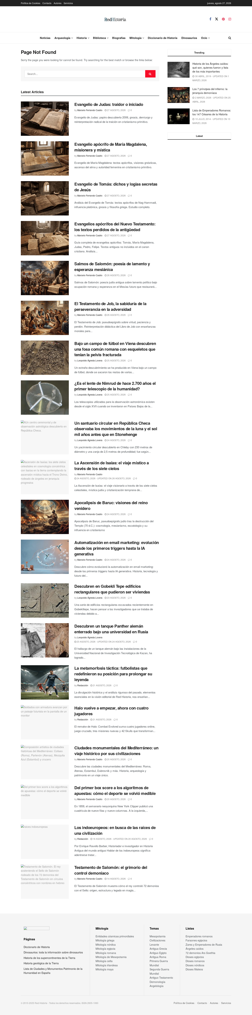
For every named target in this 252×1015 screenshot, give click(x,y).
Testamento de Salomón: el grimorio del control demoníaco (110, 870)
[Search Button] (229, 37)
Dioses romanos (195, 961)
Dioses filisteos (194, 969)
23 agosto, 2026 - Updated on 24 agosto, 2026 (103, 641)
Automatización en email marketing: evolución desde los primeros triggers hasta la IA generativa (116, 548)
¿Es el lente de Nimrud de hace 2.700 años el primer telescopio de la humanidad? (115, 386)
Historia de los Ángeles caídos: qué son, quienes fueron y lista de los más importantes (210, 67)
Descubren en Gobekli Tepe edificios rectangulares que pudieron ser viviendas (112, 589)
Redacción (82, 685)
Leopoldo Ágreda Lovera (89, 360)
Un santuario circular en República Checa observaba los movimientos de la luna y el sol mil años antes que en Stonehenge (115, 428)
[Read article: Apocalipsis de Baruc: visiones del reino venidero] (45, 517)
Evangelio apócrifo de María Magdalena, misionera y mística (110, 147)
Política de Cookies (30, 3)
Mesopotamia (157, 936)
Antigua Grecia (158, 948)
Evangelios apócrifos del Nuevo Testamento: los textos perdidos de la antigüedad (115, 226)
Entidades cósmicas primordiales (115, 936)
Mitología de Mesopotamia (111, 957)
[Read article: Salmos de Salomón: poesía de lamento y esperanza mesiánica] (45, 278)
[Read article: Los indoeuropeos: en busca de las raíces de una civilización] (45, 842)
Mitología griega (105, 940)
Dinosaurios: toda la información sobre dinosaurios (53, 952)
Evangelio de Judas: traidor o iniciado (108, 104)
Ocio (204, 38)
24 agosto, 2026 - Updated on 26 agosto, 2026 (103, 478)
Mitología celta (104, 961)
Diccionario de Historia (162, 38)
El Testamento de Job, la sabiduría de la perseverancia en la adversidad (110, 306)
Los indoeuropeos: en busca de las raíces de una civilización (115, 830)
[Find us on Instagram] (229, 19)
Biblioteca (99, 38)
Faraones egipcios (196, 940)
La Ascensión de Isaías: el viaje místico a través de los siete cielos (111, 465)
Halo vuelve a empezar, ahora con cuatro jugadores (111, 711)
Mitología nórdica (106, 944)
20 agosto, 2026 (116, 759)
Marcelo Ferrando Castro (89, 110)
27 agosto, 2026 (116, 110)
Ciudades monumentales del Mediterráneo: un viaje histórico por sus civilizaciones (116, 750)
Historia (82, 38)
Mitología (135, 38)
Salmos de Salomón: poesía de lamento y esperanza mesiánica (112, 266)
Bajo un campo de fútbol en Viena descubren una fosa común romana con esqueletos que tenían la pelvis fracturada (115, 349)
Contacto (46, 3)
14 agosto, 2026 (116, 878)
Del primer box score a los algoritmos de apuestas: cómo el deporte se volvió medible (115, 790)
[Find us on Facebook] (210, 19)
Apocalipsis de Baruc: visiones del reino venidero (111, 505)
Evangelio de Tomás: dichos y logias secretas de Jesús (115, 187)
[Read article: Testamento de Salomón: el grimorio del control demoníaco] (45, 881)
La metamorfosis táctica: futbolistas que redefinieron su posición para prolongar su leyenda (113, 673)
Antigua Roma (158, 957)
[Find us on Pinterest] (223, 19)
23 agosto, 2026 (116, 597)
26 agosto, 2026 (116, 275)
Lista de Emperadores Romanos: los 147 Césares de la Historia (211, 112)
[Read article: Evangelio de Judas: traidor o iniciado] (45, 118)
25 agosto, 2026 (116, 360)
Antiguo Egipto (158, 953)
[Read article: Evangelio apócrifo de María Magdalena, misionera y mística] (45, 158)
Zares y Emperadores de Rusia (204, 944)
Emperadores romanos (199, 936)
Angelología (156, 986)
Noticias (45, 38)
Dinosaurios (189, 38)
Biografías (118, 38)
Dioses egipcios (195, 957)
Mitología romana (106, 953)
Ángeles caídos (194, 948)
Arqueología (62, 38)
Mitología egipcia (105, 948)
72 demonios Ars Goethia (200, 953)
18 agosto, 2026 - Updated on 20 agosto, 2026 (119, 838)
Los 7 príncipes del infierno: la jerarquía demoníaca (209, 91)
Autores (57, 3)
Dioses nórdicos (195, 965)
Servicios (68, 3)
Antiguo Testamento (161, 977)
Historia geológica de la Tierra (41, 963)
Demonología (157, 982)
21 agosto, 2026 (101, 685)
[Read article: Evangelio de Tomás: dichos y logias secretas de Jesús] (45, 198)
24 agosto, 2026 (116, 440)
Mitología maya (104, 969)
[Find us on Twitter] (216, 19)
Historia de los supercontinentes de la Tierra (49, 958)
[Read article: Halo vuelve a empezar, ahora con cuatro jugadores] (45, 722)
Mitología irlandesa (107, 965)
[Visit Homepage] (115, 19)
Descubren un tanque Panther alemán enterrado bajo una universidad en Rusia (111, 629)
